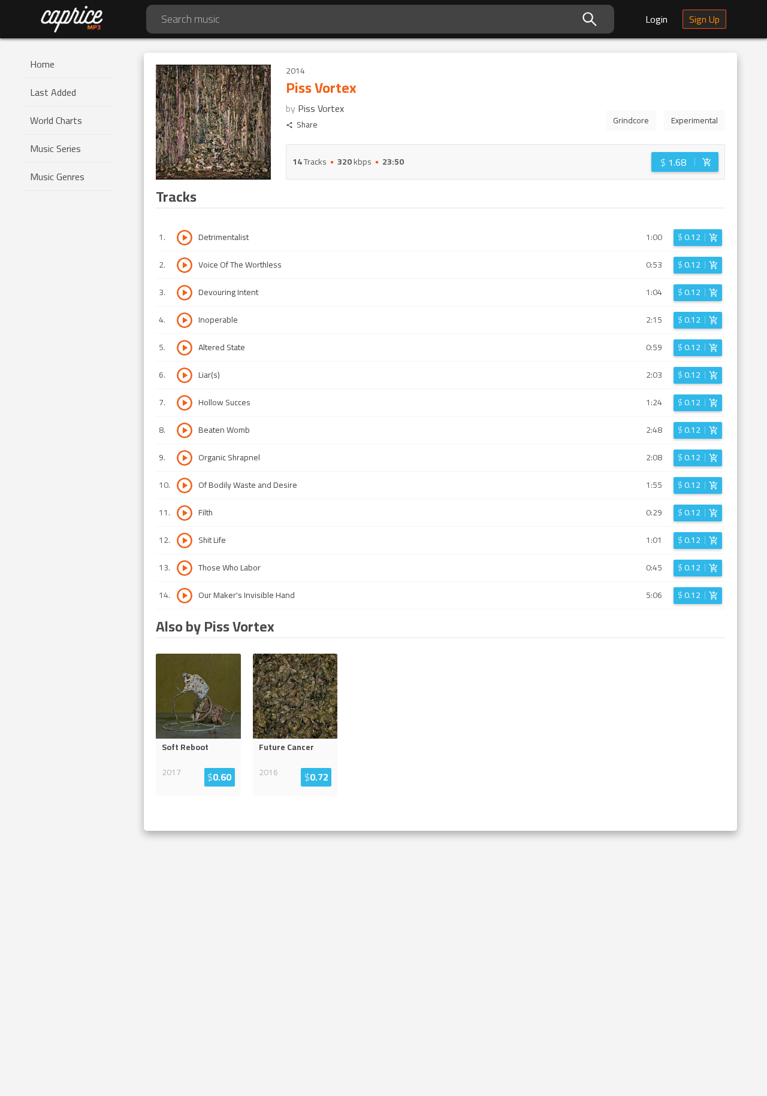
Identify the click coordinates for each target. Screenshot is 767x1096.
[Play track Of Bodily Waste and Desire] (184, 485)
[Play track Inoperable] (184, 320)
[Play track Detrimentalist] (184, 237)
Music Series (55, 148)
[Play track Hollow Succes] (184, 402)
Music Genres (57, 177)
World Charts (56, 120)
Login (656, 19)
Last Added (53, 92)
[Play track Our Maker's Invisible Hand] (184, 595)
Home (42, 64)
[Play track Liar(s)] (184, 375)
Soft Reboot (185, 747)
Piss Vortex (321, 108)
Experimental (694, 120)
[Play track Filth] (184, 513)
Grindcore (631, 120)
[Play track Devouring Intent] (184, 292)
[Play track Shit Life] (184, 540)
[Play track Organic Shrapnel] (184, 458)
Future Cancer (286, 747)
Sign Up (704, 19)
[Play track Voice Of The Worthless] (184, 265)
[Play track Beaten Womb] (184, 430)
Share (307, 125)
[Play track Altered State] (184, 347)
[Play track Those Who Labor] (184, 568)
